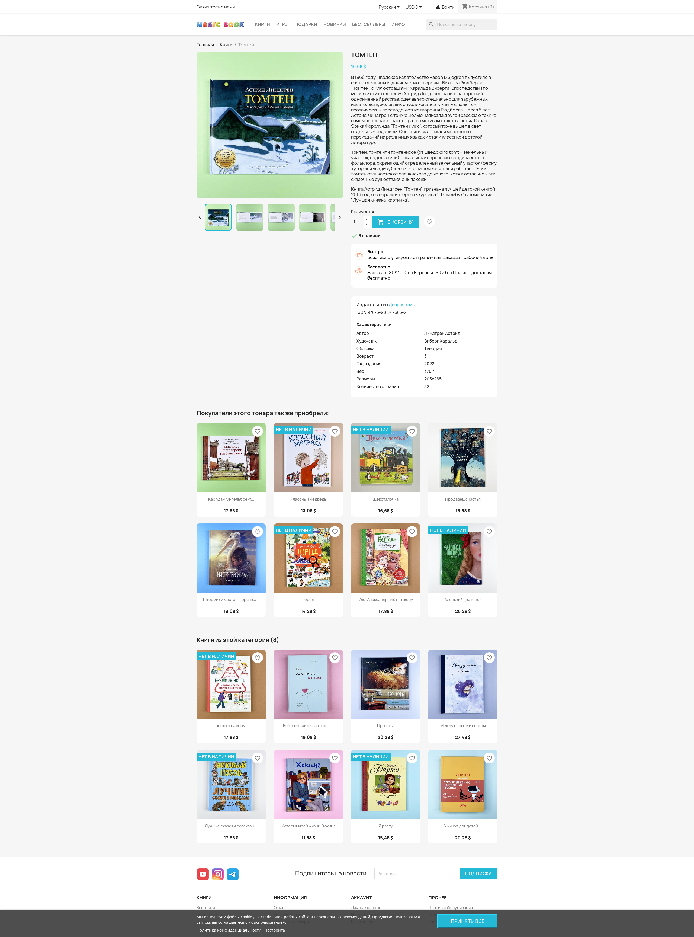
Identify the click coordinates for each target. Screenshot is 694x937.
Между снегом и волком (463, 725)
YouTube (203, 874)
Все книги (206, 907)
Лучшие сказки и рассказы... (231, 826)
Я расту (386, 826)
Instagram (218, 874)
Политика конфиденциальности (229, 930)
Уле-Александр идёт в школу (385, 599)
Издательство (372, 304)
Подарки (306, 24)
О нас (279, 907)
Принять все (467, 921)
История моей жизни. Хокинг (308, 826)
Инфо (398, 24)
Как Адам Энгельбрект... (231, 499)
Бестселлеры (368, 24)
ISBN (361, 312)
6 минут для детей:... (463, 826)
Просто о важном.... (231, 725)
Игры (282, 24)
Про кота (385, 725)
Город (308, 599)
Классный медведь (308, 499)
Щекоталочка (386, 499)
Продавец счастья (463, 499)
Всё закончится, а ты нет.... (308, 725)
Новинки (334, 24)
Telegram (233, 874)
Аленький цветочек (463, 599)
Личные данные (366, 907)
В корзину (395, 222)
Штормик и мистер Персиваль (231, 599)
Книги (262, 24)
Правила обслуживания (450, 907)
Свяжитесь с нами (216, 7)
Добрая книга (403, 305)
